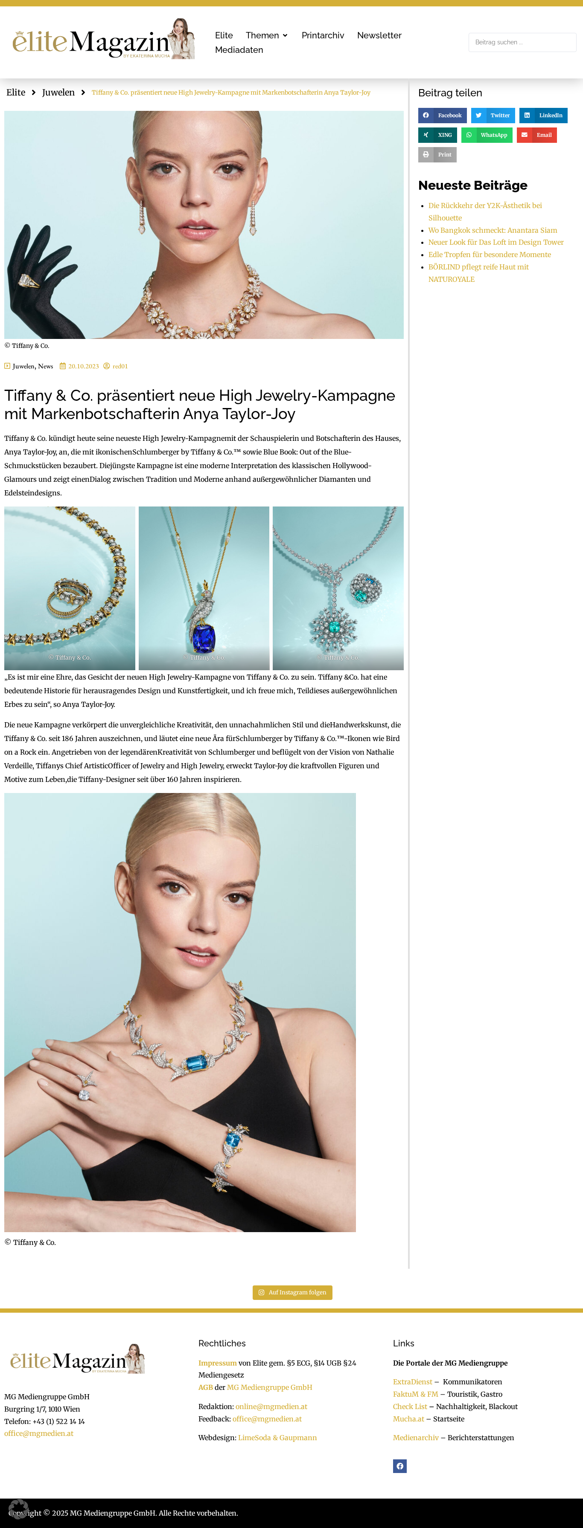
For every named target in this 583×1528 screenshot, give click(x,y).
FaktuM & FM (415, 1394)
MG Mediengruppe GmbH (269, 1387)
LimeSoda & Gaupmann (277, 1437)
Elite (15, 92)
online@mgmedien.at (271, 1406)
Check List (410, 1406)
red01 (120, 366)
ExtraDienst (412, 1382)
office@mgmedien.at (38, 1433)
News (45, 366)
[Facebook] (400, 1466)
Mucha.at (408, 1418)
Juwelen (58, 92)
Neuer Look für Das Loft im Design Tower (496, 242)
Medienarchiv (416, 1437)
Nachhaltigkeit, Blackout (472, 1406)
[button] (267, 35)
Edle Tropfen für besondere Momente (490, 254)
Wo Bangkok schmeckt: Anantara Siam (493, 230)
